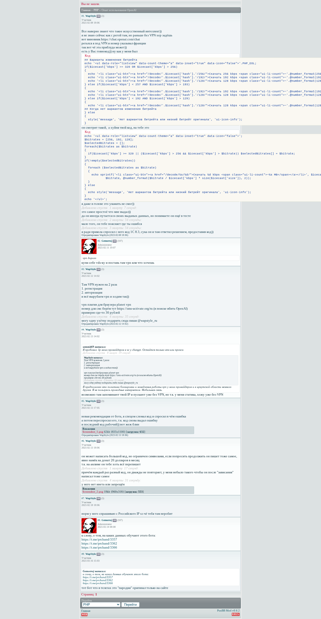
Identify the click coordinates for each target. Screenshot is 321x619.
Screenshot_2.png (93, 491)
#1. (83, 16)
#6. (83, 440)
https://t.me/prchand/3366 (99, 547)
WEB (84, 614)
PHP (96, 10)
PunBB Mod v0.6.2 (228, 610)
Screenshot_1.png (93, 431)
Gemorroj (107, 240)
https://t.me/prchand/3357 (99, 539)
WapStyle (91, 16)
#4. (83, 329)
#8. (99, 520)
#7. (83, 498)
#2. (99, 240)
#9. (83, 554)
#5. (83, 401)
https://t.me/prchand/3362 (99, 543)
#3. (83, 269)
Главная (86, 10)
